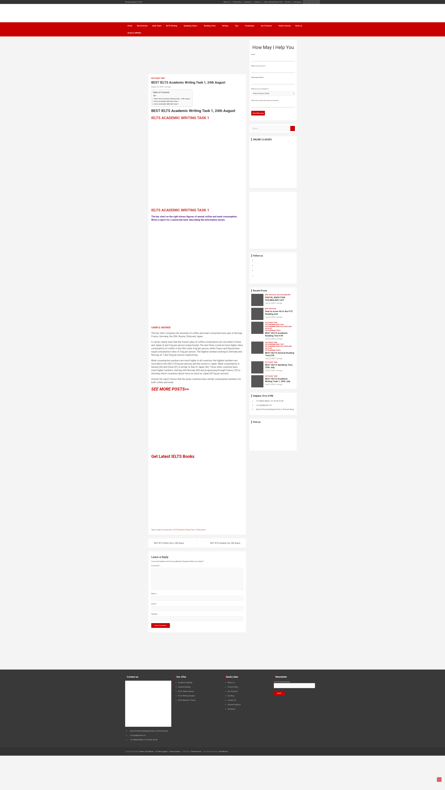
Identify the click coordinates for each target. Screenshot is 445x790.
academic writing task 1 (164, 530)
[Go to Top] (439, 779)
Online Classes (284, 26)
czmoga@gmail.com (138, 735)
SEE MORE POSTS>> (170, 389)
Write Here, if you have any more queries (265, 100)
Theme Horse (196, 751)
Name (154, 594)
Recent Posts (260, 290)
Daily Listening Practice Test (273, 2)
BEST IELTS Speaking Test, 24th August (225, 543)
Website (154, 614)
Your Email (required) (282, 682)
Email (154, 604)
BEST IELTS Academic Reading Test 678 (276, 334)
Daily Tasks (156, 26)
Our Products (266, 26)
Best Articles (142, 26)
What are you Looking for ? (260, 89)
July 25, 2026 (270, 303)
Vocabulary (249, 26)
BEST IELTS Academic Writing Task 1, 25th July (277, 380)
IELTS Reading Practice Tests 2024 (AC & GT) (278, 327)
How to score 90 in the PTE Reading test (279, 312)
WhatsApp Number (257, 77)
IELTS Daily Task (158, 78)
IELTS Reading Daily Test (274, 324)
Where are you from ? (258, 66)
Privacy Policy (237, 2)
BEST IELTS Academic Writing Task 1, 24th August (172, 99)
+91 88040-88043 (136, 740)
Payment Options (234, 705)
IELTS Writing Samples (186, 696)
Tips (236, 26)
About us (231, 682)
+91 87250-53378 (150, 740)
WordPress (223, 751)
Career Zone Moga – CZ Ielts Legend (153, 751)
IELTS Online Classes (186, 691)
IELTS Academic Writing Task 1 (184, 530)
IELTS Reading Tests (272, 330)
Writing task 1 (201, 530)
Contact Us (232, 700)
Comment (155, 566)
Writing (225, 26)
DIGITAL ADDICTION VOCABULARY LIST (275, 298)
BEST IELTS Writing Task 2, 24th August (169, 543)
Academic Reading (185, 682)
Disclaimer (247, 2)
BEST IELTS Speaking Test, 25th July (279, 366)
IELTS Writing (171, 26)
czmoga (168, 87)
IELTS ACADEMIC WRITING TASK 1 (166, 101)
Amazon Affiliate (134, 33)
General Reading (184, 687)
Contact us (257, 2)
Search (292, 128)
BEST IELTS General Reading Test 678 (279, 354)
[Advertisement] (197, 57)
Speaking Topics (190, 26)
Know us (298, 26)
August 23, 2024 (157, 87)
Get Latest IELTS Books (172, 456)
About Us (227, 2)
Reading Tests (210, 26)
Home (129, 26)
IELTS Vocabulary (284, 295)
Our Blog (231, 696)
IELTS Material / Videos (187, 700)
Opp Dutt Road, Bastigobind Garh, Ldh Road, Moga (149, 731)
